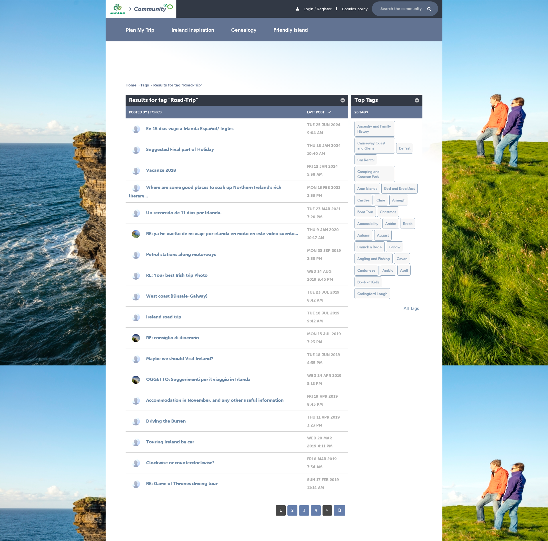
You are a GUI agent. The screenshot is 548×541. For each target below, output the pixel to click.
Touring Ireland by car (170, 441)
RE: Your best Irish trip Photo (176, 275)
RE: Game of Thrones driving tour (181, 483)
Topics (156, 112)
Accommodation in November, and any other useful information (215, 400)
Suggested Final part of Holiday (180, 149)
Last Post (316, 112)
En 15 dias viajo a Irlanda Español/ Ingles (189, 128)
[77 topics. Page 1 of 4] (339, 510)
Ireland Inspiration (193, 29)
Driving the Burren (166, 420)
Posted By (138, 112)
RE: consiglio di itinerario (172, 337)
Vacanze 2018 (161, 170)
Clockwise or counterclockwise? (180, 462)
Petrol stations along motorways (181, 254)
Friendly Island (290, 29)
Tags (144, 85)
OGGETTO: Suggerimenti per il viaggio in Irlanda (198, 379)
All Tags (411, 308)
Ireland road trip (163, 316)
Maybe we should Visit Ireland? (179, 358)
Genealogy (243, 29)
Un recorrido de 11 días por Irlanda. (183, 212)
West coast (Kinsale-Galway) (176, 295)
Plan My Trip (140, 29)
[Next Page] (327, 510)
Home (131, 85)
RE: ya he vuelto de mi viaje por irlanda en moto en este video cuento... (222, 233)
